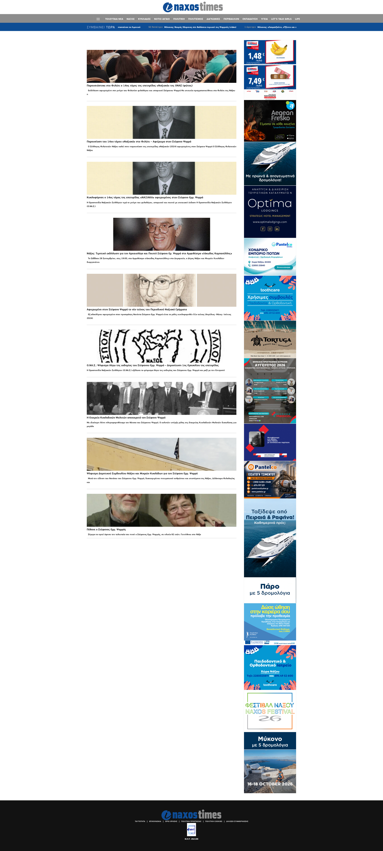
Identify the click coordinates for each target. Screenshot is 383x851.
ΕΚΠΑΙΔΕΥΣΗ (250, 19)
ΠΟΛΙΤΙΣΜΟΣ (195, 19)
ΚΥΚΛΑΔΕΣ (144, 19)
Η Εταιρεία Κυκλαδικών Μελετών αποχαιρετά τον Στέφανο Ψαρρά (126, 417)
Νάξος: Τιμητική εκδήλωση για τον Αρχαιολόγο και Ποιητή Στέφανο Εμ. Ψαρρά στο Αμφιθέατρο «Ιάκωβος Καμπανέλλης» (159, 253)
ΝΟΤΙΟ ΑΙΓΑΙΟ (162, 19)
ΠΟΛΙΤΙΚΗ (179, 19)
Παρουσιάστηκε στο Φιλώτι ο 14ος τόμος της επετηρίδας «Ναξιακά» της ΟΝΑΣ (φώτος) (140, 85)
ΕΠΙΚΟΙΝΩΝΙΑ (155, 821)
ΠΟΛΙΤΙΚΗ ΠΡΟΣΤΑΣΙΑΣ (191, 821)
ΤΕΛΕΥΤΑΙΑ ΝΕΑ (114, 19)
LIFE (297, 19)
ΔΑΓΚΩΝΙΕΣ (213, 19)
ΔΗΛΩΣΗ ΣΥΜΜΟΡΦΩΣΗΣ (237, 821)
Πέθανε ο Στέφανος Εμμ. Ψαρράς (106, 529)
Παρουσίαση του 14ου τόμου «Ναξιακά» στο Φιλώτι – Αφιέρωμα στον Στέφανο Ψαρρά (139, 141)
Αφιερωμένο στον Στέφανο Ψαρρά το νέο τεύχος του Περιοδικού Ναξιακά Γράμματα (137, 309)
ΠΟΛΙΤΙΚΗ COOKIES (213, 821)
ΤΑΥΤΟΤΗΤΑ (140, 821)
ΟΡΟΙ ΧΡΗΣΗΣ (171, 821)
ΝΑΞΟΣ (131, 19)
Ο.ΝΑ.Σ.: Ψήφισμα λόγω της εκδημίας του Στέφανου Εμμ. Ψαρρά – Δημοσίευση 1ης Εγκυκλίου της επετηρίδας (153, 365)
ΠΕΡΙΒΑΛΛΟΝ (231, 19)
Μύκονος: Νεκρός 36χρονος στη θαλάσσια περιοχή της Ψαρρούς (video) (150, 27)
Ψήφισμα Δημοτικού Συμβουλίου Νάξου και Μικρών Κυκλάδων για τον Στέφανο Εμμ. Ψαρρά (142, 473)
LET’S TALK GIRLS (281, 19)
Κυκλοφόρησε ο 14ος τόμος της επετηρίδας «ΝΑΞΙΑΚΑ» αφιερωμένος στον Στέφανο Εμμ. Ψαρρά (145, 197)
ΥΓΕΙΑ (264, 19)
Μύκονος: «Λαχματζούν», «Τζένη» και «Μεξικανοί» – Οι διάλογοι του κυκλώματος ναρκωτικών (254, 27)
